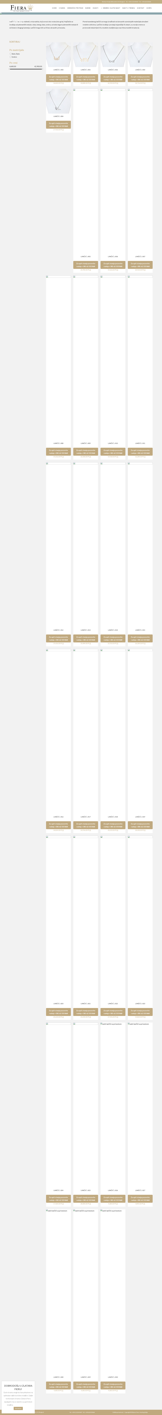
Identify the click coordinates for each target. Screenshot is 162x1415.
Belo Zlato (16, 54)
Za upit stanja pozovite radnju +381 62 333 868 (58, 78)
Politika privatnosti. (118, 1412)
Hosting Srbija (144, 1412)
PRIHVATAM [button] (18, 1408)
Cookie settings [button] (21, 1405)
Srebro (14, 57)
